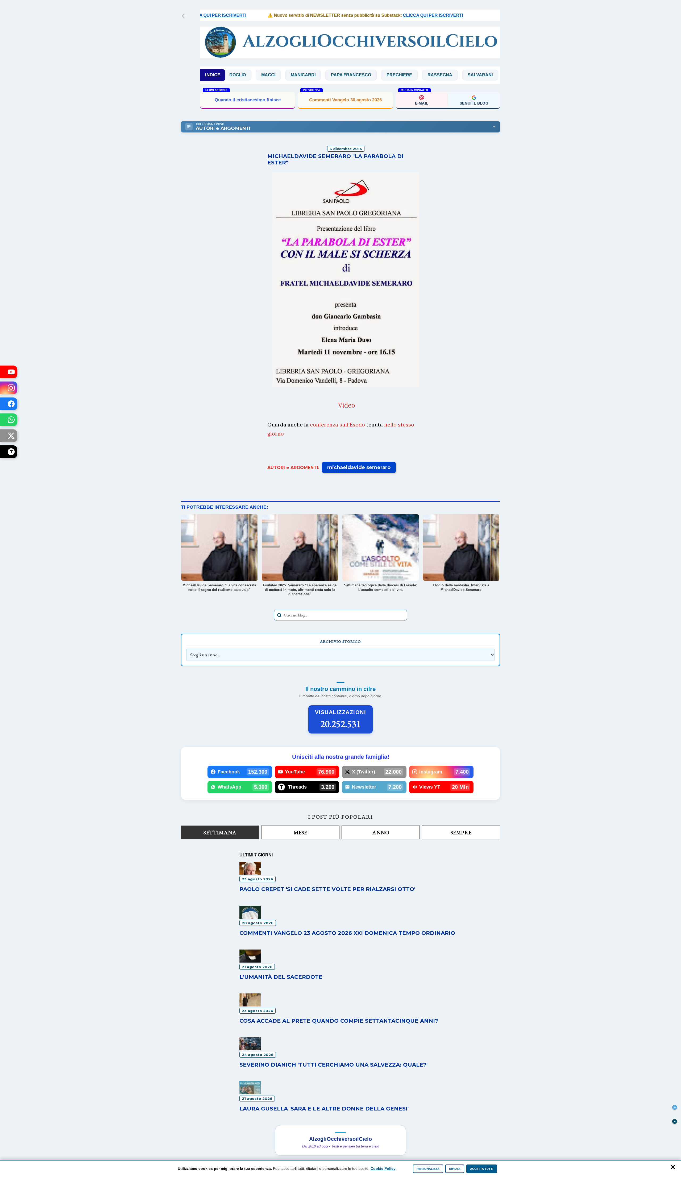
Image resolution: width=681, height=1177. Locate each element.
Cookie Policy (383, 1168)
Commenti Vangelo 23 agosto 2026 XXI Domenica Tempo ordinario (347, 933)
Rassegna (405, 75)
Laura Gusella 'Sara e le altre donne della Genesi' (324, 1108)
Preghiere (364, 75)
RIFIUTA (454, 1168)
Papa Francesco (316, 75)
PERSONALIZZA (428, 1168)
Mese (300, 832)
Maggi (234, 75)
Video (346, 405)
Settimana (220, 832)
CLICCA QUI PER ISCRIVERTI (407, 15)
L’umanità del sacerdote (280, 977)
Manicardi (268, 75)
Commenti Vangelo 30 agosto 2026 (345, 99)
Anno (380, 832)
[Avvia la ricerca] (279, 615)
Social (482, 75)
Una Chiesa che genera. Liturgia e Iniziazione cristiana (247, 99)
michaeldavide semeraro (359, 467)
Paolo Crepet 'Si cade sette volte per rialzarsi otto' (327, 889)
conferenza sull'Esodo (337, 424)
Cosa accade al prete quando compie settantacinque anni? (338, 1021)
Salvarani (445, 75)
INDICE (212, 74)
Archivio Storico (340, 641)
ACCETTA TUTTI (481, 1168)
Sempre (461, 832)
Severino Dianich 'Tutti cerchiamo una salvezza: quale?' (333, 1065)
